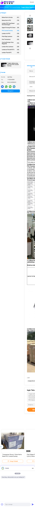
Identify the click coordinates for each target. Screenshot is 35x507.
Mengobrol (10, 91)
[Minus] (33, 468)
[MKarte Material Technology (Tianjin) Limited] (7, 2)
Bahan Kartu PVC (10, 20)
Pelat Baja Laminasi (10, 36)
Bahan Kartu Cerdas (10, 17)
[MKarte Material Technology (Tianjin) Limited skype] (14, 86)
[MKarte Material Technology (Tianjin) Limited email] (2, 86)
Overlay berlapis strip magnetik (10, 43)
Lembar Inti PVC (10, 33)
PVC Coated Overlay (10, 30)
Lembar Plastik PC (10, 52)
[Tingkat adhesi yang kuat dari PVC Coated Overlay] (4, 65)
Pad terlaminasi (10, 39)
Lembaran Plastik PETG (10, 49)
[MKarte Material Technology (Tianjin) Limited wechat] (10, 86)
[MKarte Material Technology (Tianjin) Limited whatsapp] (6, 86)
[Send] (32, 504)
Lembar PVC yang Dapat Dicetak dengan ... (10, 24)
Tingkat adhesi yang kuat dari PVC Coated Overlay (13, 65)
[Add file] (2, 504)
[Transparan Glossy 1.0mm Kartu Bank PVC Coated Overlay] (12, 440)
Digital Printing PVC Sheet (10, 27)
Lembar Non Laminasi (10, 46)
